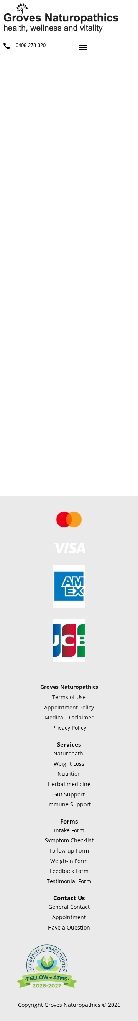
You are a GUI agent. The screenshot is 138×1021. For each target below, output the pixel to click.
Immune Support (69, 804)
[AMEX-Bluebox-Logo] (69, 605)
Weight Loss (69, 763)
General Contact (69, 906)
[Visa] (69, 551)
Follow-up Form (69, 850)
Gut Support (69, 794)
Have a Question (69, 927)
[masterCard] (69, 529)
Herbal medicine (69, 784)
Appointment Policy (69, 707)
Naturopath (68, 753)
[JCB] (69, 659)
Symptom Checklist (69, 840)
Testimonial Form (69, 881)
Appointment (69, 917)
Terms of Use (69, 697)
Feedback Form (69, 870)
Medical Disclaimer (69, 717)
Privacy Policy (69, 727)
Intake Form (69, 830)
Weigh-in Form (69, 860)
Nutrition (69, 773)
